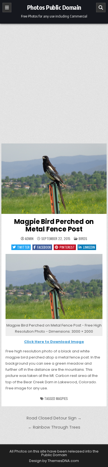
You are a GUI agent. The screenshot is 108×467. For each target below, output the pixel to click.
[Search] (101, 7)
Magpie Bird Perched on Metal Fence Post (54, 225)
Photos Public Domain (54, 7)
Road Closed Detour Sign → (54, 418)
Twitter (23, 247)
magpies (62, 398)
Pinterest (67, 247)
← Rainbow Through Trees (54, 427)
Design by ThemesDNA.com (54, 460)
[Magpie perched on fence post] (54, 319)
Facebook (44, 247)
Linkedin (89, 247)
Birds (83, 238)
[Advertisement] (54, 80)
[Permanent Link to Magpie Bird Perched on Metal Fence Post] (54, 179)
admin (29, 238)
